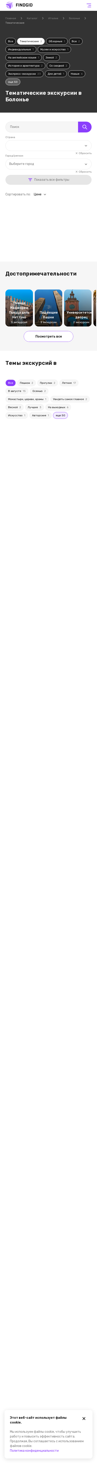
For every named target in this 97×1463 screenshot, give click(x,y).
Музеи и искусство (54, 49)
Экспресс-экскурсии (24, 73)
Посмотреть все (48, 336)
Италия (53, 18)
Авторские (40, 415)
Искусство (16, 415)
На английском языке (23, 57)
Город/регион (14, 155)
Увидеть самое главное (70, 399)
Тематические (31, 41)
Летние (69, 382)
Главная (10, 18)
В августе (17, 391)
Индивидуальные (21, 49)
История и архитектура (25, 65)
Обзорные (57, 41)
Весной (14, 407)
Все (10, 41)
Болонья (74, 18)
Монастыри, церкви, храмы (27, 399)
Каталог (32, 18)
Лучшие (34, 407)
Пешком (26, 382)
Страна (10, 137)
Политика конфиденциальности (34, 1451)
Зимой (51, 57)
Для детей (56, 73)
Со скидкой (58, 65)
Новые (77, 73)
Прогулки (47, 382)
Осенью (39, 391)
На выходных (58, 407)
